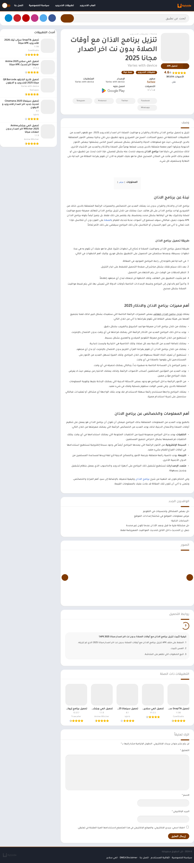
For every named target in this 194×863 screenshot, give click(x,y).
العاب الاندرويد (87, 6)
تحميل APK (172, 66)
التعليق (184, 750)
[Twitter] (43, 18)
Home (154, 34)
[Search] (67, 18)
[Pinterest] (17, 18)
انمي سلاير (111, 858)
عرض (121, 182)
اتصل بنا (18, 6)
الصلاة (107, 220)
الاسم (185, 795)
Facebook (145, 101)
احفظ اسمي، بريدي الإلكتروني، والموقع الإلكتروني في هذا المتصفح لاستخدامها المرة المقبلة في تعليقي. (131, 828)
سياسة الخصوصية (39, 6)
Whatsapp (145, 108)
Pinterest (102, 101)
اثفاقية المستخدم (160, 858)
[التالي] (65, 577)
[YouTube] (26, 18)
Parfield (151, 82)
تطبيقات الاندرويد (64, 6)
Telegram (81, 101)
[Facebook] (52, 18)
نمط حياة (127, 72)
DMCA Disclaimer (128, 858)
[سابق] (189, 577)
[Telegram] (8, 18)
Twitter (124, 101)
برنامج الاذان (142, 479)
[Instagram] (34, 18)
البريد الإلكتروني (180, 811)
